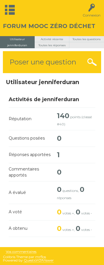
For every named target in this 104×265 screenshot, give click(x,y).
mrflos (40, 257)
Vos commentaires (21, 252)
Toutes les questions (87, 39)
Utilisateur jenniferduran (17, 42)
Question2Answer (39, 260)
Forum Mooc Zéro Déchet (49, 26)
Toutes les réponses (52, 45)
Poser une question (43, 62)
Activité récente (52, 39)
